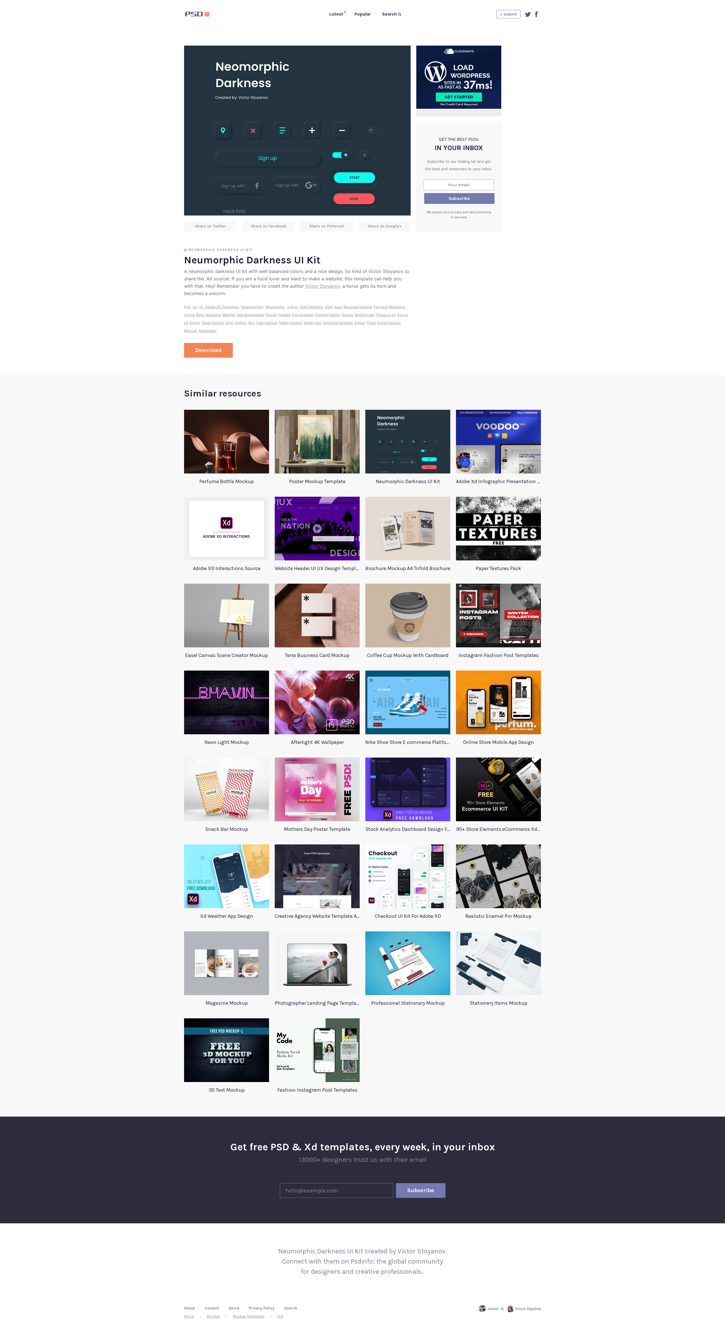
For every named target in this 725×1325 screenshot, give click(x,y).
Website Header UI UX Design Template (317, 568)
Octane (347, 315)
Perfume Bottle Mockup (226, 481)
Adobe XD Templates (221, 307)
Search (290, 1308)
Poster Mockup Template (317, 481)
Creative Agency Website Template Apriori (317, 916)
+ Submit (508, 14)
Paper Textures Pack (498, 568)
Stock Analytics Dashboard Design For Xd (407, 829)
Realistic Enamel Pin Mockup (498, 916)
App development (251, 315)
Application (207, 330)
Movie (189, 1316)
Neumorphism (252, 307)
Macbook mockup (358, 307)
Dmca (234, 1308)
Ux (195, 307)
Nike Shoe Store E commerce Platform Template (407, 742)
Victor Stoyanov (322, 286)
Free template (303, 315)
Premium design (327, 315)
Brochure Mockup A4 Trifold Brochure (407, 568)
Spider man (312, 323)
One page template (338, 323)
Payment (381, 307)
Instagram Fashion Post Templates (499, 655)
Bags (200, 315)
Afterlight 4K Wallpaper (317, 742)
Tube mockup (266, 323)
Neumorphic (275, 307)
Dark (329, 307)
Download (208, 350)
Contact (211, 1308)
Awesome (213, 315)
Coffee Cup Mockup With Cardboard (408, 655)
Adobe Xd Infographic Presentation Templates (498, 481)
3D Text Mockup (227, 1090)
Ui (201, 307)
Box (251, 323)
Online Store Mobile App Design (498, 742)
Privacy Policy (261, 1308)
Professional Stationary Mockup (408, 1003)
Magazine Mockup (227, 1003)
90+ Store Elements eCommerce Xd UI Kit (498, 829)
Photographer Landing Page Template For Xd (317, 1003)
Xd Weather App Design (226, 916)
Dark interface (311, 307)
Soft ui (292, 307)
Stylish (359, 323)
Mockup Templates (249, 1316)
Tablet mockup (290, 323)
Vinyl (229, 323)
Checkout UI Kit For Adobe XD (408, 916)
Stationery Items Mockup (498, 1003)
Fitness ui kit (386, 315)
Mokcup (190, 330)
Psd (187, 307)
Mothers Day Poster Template (317, 829)
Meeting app (364, 315)
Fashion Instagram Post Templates (317, 1090)
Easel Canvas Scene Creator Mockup (226, 655)
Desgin (271, 315)
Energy (195, 323)
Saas (338, 307)
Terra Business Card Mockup (317, 655)
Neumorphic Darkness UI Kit (221, 250)
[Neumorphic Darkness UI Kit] (297, 131)
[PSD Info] (206, 14)
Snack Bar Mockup (226, 829)
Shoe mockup (213, 323)
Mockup (213, 1316)
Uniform (240, 323)
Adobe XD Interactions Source (227, 568)
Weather (228, 315)
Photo (371, 323)
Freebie (284, 315)
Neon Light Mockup (226, 742)
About (189, 1308)
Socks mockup (389, 323)
